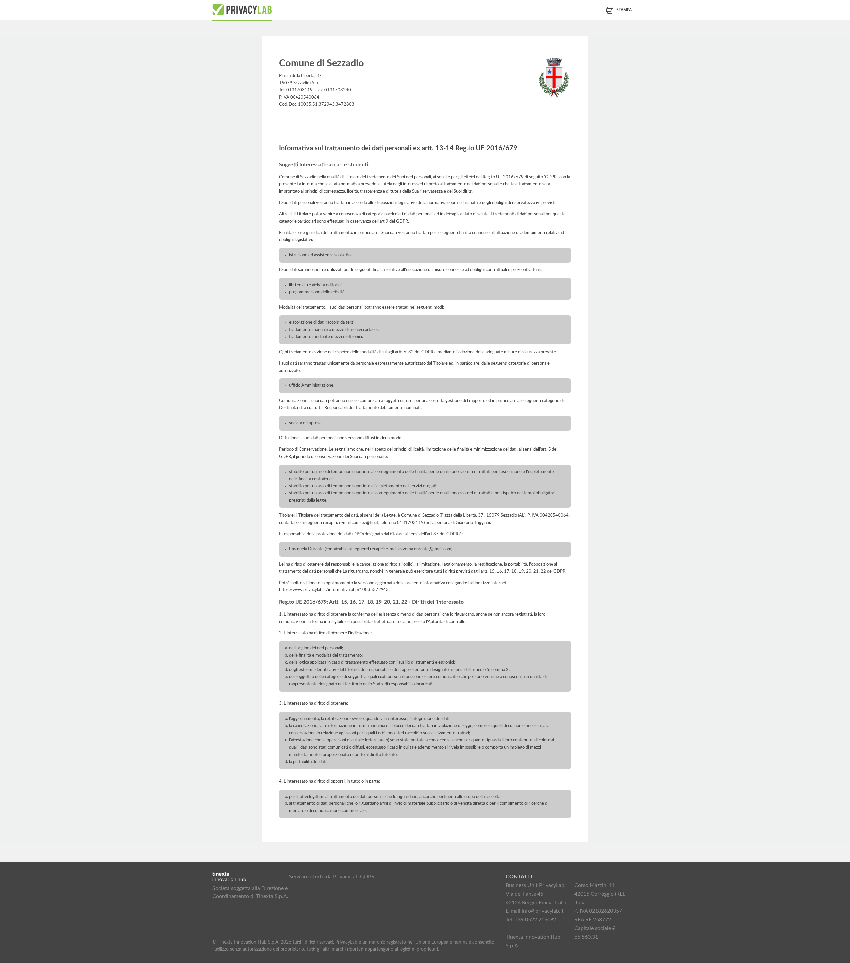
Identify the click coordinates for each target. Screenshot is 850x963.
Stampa (624, 10)
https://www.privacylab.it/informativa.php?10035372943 (334, 590)
